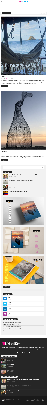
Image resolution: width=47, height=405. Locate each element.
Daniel (4, 328)
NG (6, 78)
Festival (42, 400)
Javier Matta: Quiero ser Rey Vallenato (14, 326)
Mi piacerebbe (6, 77)
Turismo (37, 400)
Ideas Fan (3, 400)
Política (42, 399)
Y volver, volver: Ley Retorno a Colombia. (18, 191)
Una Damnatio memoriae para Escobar (17, 185)
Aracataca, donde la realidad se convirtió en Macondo (19, 359)
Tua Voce (4, 151)
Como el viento (10, 364)
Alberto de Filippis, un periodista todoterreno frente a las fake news (24, 174)
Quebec (37, 399)
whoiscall (4, 330)
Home (3, 9)
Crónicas (27, 400)
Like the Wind (10, 370)
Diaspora (32, 400)
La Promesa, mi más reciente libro (14, 322)
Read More (5, 86)
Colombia (28, 399)
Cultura (33, 399)
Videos (40, 402)
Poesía (44, 402)
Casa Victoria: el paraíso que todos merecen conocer (21, 180)
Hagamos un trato (20, 13)
